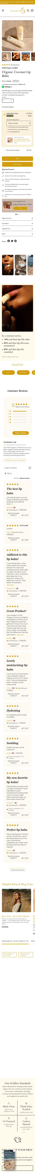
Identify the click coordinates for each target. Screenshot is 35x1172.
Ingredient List (6, 228)
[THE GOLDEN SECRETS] (17, 10)
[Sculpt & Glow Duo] (7, 205)
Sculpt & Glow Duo (19, 204)
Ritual (3, 234)
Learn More (5, 223)
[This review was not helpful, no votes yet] (26, 515)
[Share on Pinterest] (15, 240)
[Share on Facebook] (8, 240)
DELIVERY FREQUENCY (12, 119)
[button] (27, 10)
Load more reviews (17, 870)
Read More (5, 926)
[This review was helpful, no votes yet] (22, 515)
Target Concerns (6, 218)
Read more (10, 585)
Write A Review (20, 433)
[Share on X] (12, 240)
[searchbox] (16, 467)
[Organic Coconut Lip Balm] (6, 56)
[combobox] (23, 478)
